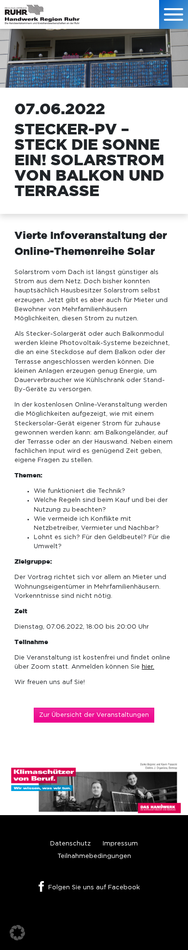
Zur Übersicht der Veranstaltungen (94, 715)
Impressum (120, 844)
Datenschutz (70, 844)
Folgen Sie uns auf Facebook (94, 887)
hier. (148, 667)
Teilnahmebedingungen (94, 856)
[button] (17, 932)
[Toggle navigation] (173, 14)
